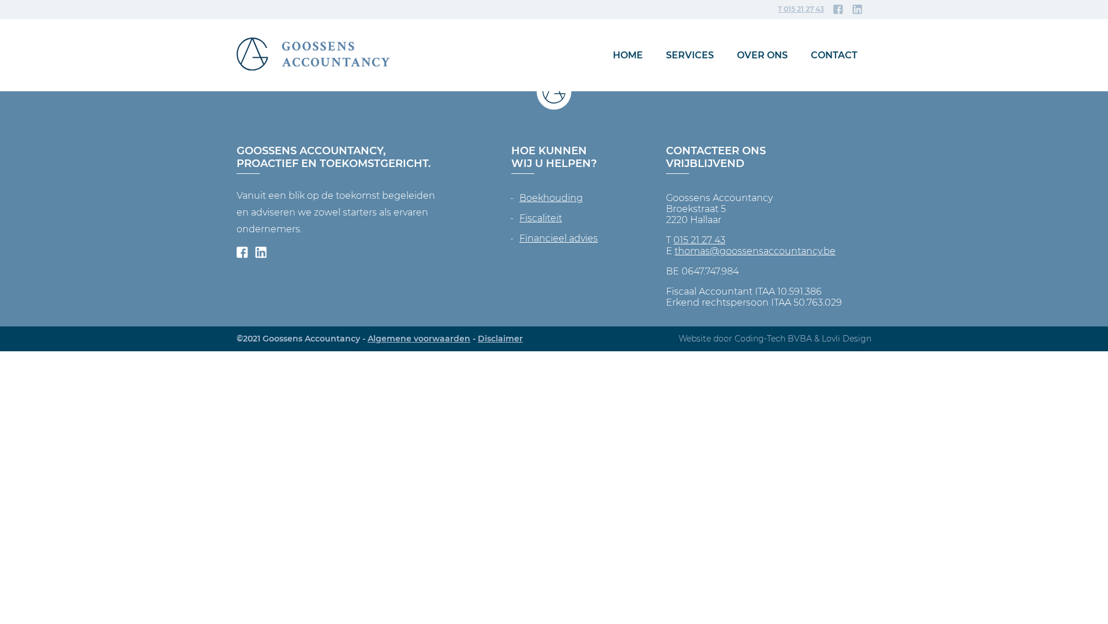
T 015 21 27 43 (801, 9)
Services (690, 55)
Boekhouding (551, 197)
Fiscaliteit (540, 218)
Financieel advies (558, 238)
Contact (834, 55)
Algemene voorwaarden (419, 338)
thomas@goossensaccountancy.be (755, 251)
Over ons (762, 55)
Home (628, 55)
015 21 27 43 (699, 240)
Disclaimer (500, 338)
